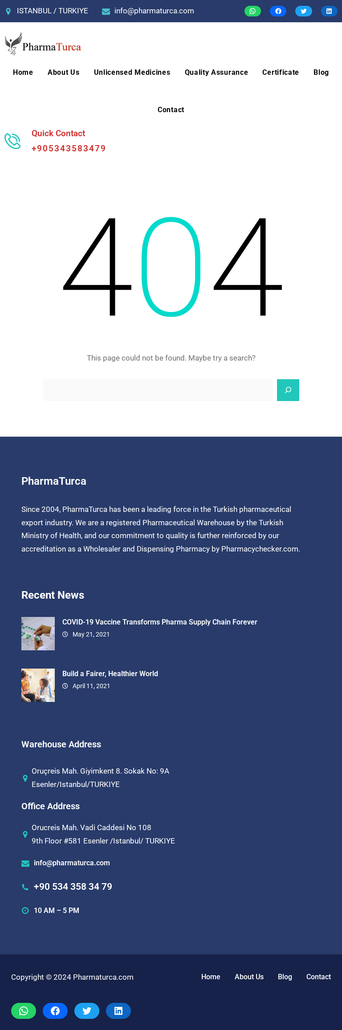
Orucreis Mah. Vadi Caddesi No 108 (91, 827)
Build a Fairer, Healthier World (110, 673)
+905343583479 (69, 148)
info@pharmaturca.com (154, 10)
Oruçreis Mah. (55, 770)
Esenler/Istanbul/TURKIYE (76, 784)
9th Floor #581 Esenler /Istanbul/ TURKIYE (103, 840)
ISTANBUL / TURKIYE (52, 10)
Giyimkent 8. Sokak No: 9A (124, 770)
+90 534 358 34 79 (73, 886)
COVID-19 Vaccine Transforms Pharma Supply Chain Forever (159, 622)
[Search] (288, 390)
